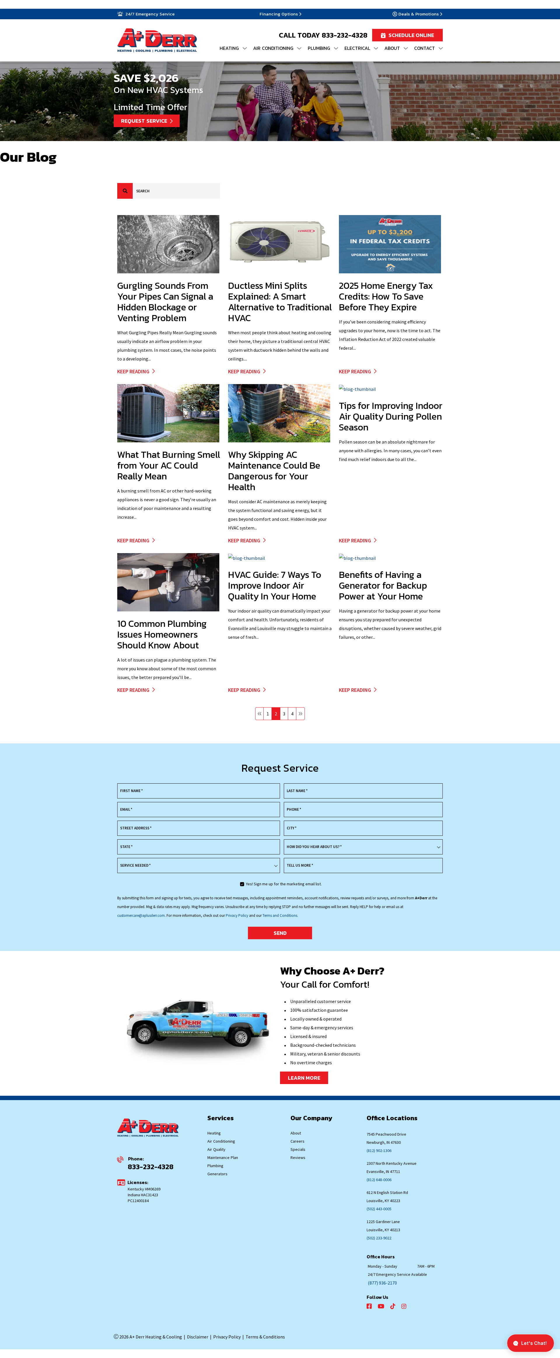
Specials (297, 1149)
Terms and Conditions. (280, 915)
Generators (217, 1173)
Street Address (136, 828)
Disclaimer (197, 1337)
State (126, 846)
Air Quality (216, 1149)
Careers (297, 1141)
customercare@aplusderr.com (141, 915)
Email (126, 809)
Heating (214, 1133)
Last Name (297, 790)
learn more (304, 1078)
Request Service (144, 121)
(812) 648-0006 (379, 1179)
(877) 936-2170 (382, 1283)
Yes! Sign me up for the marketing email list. (284, 883)
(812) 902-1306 (379, 1150)
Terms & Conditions (265, 1337)
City (292, 828)
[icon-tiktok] (393, 1306)
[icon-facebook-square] (370, 1306)
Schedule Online (411, 35)
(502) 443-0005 (379, 1208)
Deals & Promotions (418, 14)
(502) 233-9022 (379, 1238)
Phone (294, 809)
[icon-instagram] (404, 1306)
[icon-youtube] (382, 1306)
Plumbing (215, 1165)
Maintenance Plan (222, 1157)
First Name (131, 790)
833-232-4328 (345, 35)
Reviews (297, 1157)
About (295, 1133)
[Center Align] (125, 191)
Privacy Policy (237, 915)
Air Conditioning (221, 1141)
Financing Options (279, 14)
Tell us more (300, 865)
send (280, 933)
